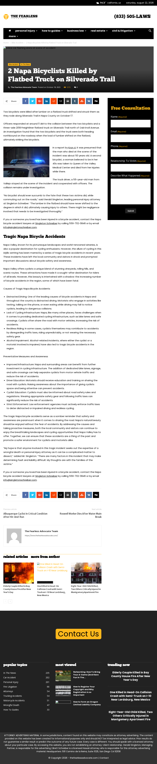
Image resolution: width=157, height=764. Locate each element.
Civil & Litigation (122, 31)
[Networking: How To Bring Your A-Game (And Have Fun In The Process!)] (63, 676)
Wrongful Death (10, 582)
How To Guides (51, 31)
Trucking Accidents (45, 582)
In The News (25, 64)
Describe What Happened (130, 175)
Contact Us (78, 634)
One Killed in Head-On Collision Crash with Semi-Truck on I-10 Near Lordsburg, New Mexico (131, 695)
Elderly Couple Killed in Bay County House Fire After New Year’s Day (17, 589)
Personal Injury (25, 31)
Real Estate (98, 31)
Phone (119, 146)
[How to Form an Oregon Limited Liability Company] (63, 706)
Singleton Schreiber (46, 223)
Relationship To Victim (128, 161)
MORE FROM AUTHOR (45, 557)
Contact (104, 757)
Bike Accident (17, 42)
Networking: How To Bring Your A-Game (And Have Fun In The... (86, 675)
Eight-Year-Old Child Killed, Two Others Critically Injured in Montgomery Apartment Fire (86, 589)
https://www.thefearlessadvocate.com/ (41, 535)
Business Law (75, 31)
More (12, 36)
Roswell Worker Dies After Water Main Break (80, 515)
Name (119, 116)
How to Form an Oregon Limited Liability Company (87, 703)
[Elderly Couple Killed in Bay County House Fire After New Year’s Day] (18, 573)
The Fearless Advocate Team (24, 87)
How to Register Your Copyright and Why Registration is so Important (84, 690)
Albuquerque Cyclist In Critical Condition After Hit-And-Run (25, 515)
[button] (150, 31)
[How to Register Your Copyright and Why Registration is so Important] (63, 690)
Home (6, 42)
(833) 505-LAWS (132, 16)
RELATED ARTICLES (15, 557)
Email (118, 131)
